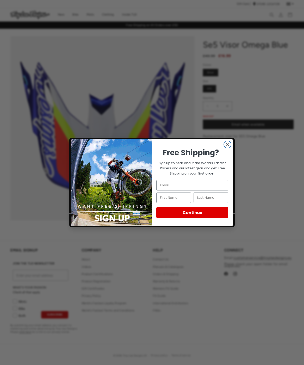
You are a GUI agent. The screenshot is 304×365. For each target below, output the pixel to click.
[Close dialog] (227, 144)
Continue (192, 212)
